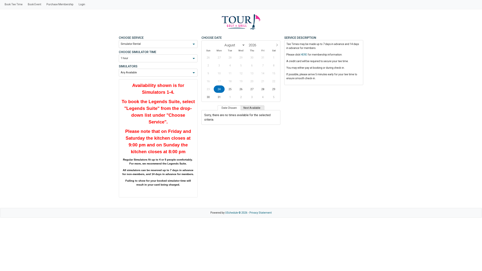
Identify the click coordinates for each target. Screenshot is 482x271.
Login (82, 4)
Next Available (251, 107)
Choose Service (131, 38)
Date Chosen (229, 107)
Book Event (34, 4)
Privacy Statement (260, 212)
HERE (304, 54)
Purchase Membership (60, 4)
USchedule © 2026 (236, 212)
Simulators (128, 66)
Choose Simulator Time (137, 52)
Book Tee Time (14, 4)
